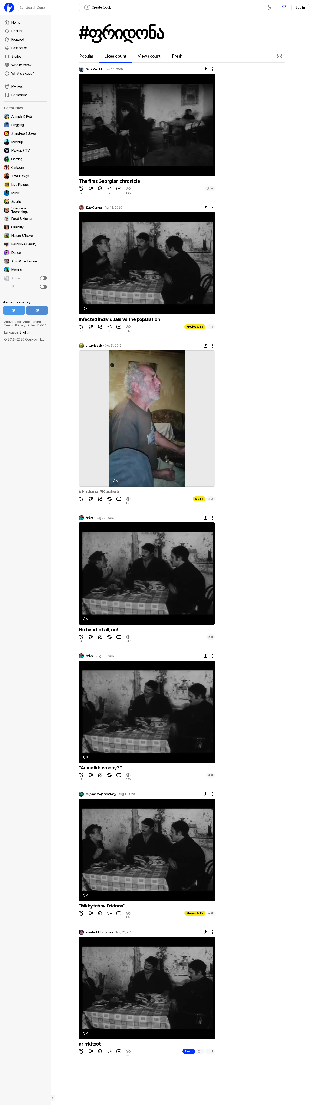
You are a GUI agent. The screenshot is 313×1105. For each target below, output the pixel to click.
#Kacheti (109, 491)
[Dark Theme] (268, 7)
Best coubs (19, 48)
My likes (17, 86)
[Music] (25, 193)
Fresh (177, 56)
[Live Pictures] (25, 184)
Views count (149, 56)
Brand (37, 321)
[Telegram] (37, 310)
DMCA (41, 325)
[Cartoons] (25, 167)
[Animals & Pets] (25, 116)
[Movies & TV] (25, 150)
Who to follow (21, 65)
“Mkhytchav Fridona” (102, 906)
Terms (8, 325)
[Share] (205, 69)
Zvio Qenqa (94, 207)
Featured (17, 39)
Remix (189, 1051)
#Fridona (88, 491)
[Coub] (9, 7)
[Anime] (25, 278)
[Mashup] (25, 142)
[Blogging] (25, 125)
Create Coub (101, 7)
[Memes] (25, 269)
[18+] (43, 287)
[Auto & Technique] (25, 261)
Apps (26, 321)
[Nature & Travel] (25, 235)
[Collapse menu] (53, 1098)
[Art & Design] (25, 176)
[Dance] (25, 252)
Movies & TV (195, 326)
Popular (16, 31)
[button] (280, 56)
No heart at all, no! (98, 629)
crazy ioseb (94, 345)
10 (210, 188)
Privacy (20, 325)
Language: (17, 332)
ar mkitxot (90, 1044)
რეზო (89, 517)
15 (210, 1051)
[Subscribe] (43, 278)
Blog (18, 321)
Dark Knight (94, 69)
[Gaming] (25, 159)
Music (199, 498)
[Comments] (100, 188)
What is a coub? (22, 73)
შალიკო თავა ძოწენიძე (101, 794)
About (8, 321)
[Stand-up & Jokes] (25, 133)
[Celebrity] (25, 227)
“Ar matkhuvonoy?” (100, 767)
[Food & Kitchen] (25, 218)
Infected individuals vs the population (119, 319)
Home (15, 22)
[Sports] (25, 201)
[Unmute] (85, 308)
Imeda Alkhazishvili (99, 932)
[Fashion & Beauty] (25, 244)
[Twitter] (14, 310)
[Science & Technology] (25, 210)
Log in (300, 8)
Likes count (115, 56)
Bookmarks (19, 95)
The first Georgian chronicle (109, 181)
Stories (16, 56)
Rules (31, 325)
